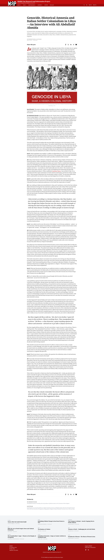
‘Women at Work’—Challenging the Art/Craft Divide (81, 529)
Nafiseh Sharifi (71, 538)
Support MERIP (88, 546)
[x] (88, 550)
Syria (39, 534)
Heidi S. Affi (40, 538)
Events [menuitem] (46, 5)
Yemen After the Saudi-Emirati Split (17, 522)
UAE (38, 527)
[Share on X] (68, 44)
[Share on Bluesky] (76, 44)
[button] (19, 5)
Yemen (9, 520)
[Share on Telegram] (73, 44)
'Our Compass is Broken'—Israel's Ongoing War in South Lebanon (81, 521)
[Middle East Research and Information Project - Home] (12, 3)
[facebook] (86, 550)
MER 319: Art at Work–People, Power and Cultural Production (21, 529)
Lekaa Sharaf (10, 538)
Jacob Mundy (38, 39)
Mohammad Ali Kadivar (42, 524)
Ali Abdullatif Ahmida (31, 39)
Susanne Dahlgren (11, 523)
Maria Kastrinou (16, 538)
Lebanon (70, 519)
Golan (9, 534)
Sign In (90, 4)
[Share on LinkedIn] (71, 44)
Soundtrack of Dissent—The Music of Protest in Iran (81, 536)
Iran (39, 519)
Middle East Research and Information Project (33, 1)
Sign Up (94, 4)
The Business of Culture (44, 529)
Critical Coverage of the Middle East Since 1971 (26, 3)
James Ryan (10, 531)
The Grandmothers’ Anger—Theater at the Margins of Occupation (22, 536)
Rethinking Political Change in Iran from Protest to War (51, 521)
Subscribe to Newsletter (90, 547)
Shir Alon (39, 530)
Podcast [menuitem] (52, 5)
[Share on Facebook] (65, 44)
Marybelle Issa (70, 530)
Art (8, 527)
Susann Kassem (71, 524)
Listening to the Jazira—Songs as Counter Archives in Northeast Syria (52, 536)
